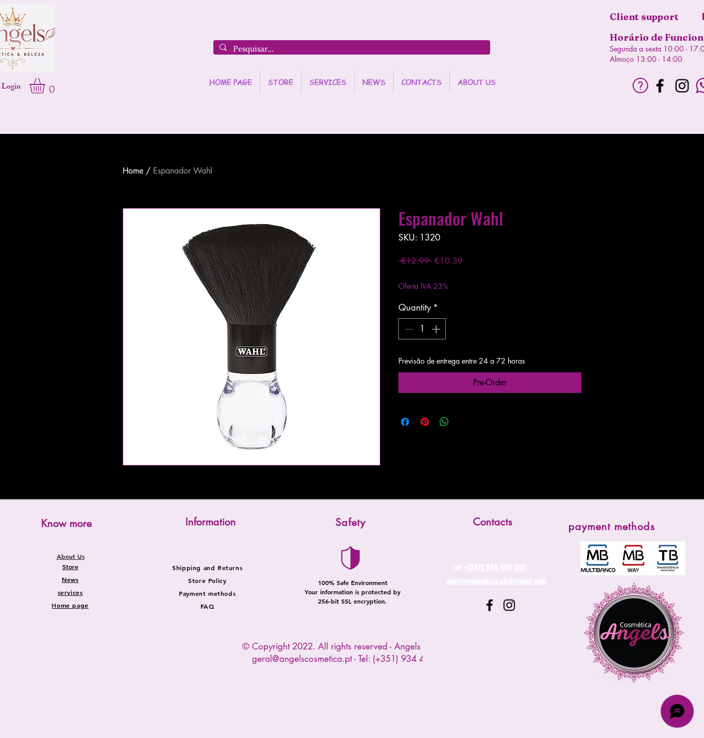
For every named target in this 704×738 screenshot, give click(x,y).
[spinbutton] (422, 329)
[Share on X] (464, 422)
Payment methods (207, 593)
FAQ (207, 606)
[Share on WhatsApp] (444, 422)
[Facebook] (660, 86)
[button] (46, 85)
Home (133, 170)
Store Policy (207, 580)
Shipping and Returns (207, 567)
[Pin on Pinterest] (424, 422)
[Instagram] (682, 86)
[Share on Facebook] (405, 422)
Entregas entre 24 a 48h (488, 276)
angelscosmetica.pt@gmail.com (496, 580)
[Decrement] (407, 329)
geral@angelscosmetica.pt (302, 658)
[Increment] (437, 329)
